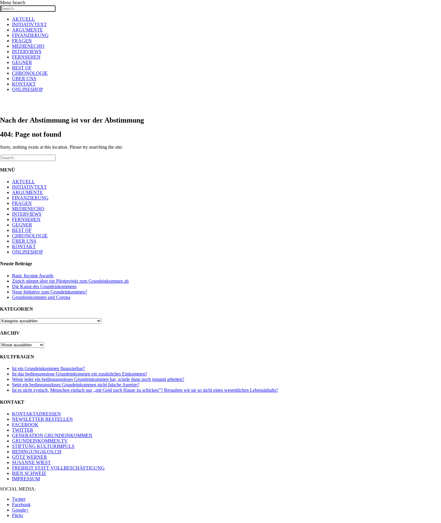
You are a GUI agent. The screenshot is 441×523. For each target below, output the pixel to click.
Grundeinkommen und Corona (41, 297)
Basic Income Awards (32, 275)
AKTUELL (23, 19)
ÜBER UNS (24, 78)
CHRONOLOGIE (30, 73)
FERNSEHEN (26, 56)
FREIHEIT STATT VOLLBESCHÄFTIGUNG (58, 467)
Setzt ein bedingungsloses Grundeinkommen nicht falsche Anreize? (75, 384)
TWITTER (22, 430)
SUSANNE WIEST (31, 462)
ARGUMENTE (27, 29)
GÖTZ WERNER (29, 457)
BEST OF (22, 67)
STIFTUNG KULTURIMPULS (43, 446)
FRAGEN (22, 40)
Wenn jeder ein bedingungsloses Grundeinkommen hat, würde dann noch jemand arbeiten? (98, 379)
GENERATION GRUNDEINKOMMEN (52, 435)
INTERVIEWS (26, 51)
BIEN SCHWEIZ (29, 473)
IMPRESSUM (26, 478)
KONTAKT (24, 84)
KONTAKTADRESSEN (36, 413)
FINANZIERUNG (30, 35)
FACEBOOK (25, 424)
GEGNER (22, 62)
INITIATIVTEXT (29, 24)
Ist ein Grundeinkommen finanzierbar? (48, 368)
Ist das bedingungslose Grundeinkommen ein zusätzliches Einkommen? (79, 373)
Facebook (21, 504)
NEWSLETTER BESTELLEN (42, 419)
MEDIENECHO (28, 46)
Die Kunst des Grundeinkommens (44, 286)
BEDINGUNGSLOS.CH (37, 451)
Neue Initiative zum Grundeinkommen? (49, 291)
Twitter (19, 499)
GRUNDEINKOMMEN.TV (40, 440)
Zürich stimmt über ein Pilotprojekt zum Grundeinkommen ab (70, 281)
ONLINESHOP (27, 89)
